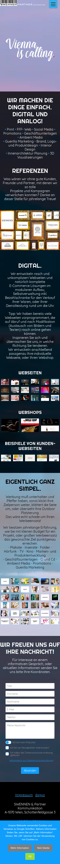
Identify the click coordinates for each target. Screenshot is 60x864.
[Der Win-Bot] (5, 597)
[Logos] (45, 621)
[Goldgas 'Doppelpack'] (15, 589)
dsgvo (40, 795)
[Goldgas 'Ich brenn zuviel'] (45, 581)
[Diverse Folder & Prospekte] (25, 613)
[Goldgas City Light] (45, 605)
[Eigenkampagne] (55, 597)
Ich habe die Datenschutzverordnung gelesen (31, 753)
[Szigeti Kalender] (15, 605)
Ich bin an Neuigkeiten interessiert (29, 747)
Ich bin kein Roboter (24, 742)
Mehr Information (20, 848)
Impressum (24, 795)
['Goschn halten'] (35, 589)
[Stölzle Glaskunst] (45, 589)
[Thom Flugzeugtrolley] (5, 605)
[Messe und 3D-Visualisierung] (25, 621)
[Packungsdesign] (55, 613)
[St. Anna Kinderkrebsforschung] (35, 581)
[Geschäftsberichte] (35, 613)
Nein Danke (43, 848)
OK (30, 856)
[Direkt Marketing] (15, 621)
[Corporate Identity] (55, 621)
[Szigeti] (25, 597)
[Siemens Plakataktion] (5, 589)
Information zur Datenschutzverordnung (31, 760)
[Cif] (55, 589)
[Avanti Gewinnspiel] (25, 581)
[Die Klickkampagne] (15, 597)
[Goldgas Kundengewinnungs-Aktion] (15, 581)
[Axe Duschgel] (35, 597)
